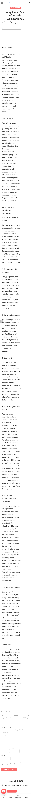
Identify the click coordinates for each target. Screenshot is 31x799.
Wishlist (26, 797)
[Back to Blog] (15, 717)
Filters (10, 797)
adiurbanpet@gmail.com (10, 22)
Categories (18, 797)
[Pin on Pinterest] (6, 712)
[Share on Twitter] (1, 712)
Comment (4, 736)
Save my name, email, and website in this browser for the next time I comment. (13, 764)
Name (3, 748)
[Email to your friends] (9, 712)
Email (13, 748)
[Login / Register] (26, 3)
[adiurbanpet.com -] (15, 3)
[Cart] (29, 3)
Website (3, 755)
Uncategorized (15, 8)
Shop (4, 797)
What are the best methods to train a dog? (15, 785)
